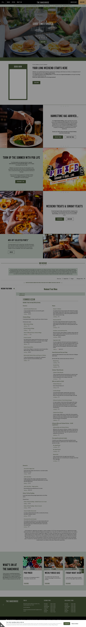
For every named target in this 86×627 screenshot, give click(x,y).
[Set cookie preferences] (2, 624)
